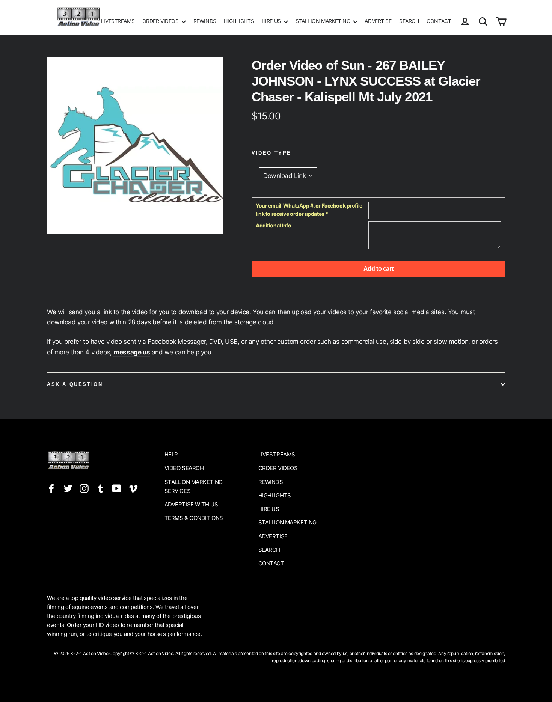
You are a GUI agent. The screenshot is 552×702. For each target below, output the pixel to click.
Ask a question (75, 384)
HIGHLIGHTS (239, 21)
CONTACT (439, 21)
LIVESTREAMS (117, 21)
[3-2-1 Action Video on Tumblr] (100, 488)
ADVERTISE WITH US (191, 504)
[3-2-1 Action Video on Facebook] (51, 488)
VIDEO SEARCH (184, 468)
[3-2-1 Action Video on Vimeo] (133, 488)
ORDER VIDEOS (161, 21)
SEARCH (409, 21)
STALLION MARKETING (323, 21)
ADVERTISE (378, 21)
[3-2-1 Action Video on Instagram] (84, 488)
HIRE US (272, 21)
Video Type (271, 153)
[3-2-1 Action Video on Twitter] (67, 488)
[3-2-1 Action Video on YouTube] (116, 488)
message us (131, 352)
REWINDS (204, 21)
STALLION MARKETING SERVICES (193, 486)
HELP (171, 454)
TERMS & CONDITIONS (193, 517)
